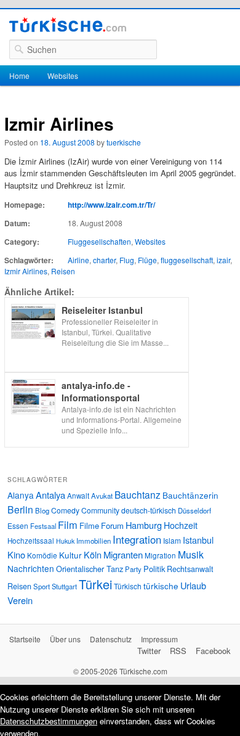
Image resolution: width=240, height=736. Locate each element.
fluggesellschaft (187, 260)
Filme (89, 525)
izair (223, 260)
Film (68, 524)
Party (133, 569)
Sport (41, 586)
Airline (78, 260)
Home (19, 75)
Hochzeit (181, 525)
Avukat (102, 496)
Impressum (159, 639)
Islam (172, 540)
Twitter (149, 650)
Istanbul (198, 539)
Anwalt (78, 496)
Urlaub (193, 585)
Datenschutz (111, 639)
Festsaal (43, 526)
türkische (160, 585)
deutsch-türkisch (148, 510)
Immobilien (93, 541)
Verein (20, 600)
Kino (16, 554)
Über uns (65, 639)
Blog (42, 510)
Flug (126, 260)
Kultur (70, 555)
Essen (17, 525)
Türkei (95, 584)
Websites (62, 75)
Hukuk (65, 541)
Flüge (147, 260)
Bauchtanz (137, 494)
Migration (160, 555)
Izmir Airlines (25, 271)
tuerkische (123, 142)
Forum (112, 525)
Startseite (25, 639)
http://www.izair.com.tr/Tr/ (111, 204)
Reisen (63, 271)
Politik (154, 568)
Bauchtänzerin (190, 495)
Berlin (20, 509)
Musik (191, 554)
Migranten (123, 554)
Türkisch (128, 586)
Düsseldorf (194, 510)
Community (100, 510)
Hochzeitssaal (30, 541)
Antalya (50, 494)
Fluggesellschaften (99, 241)
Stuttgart (64, 586)
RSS (178, 650)
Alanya (20, 495)
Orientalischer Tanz (89, 568)
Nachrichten (30, 568)
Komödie (42, 555)
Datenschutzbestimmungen (48, 721)
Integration (137, 539)
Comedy (65, 510)
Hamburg (144, 524)
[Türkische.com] (67, 26)
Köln (93, 554)
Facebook (213, 650)
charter (104, 260)
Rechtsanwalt (190, 568)
